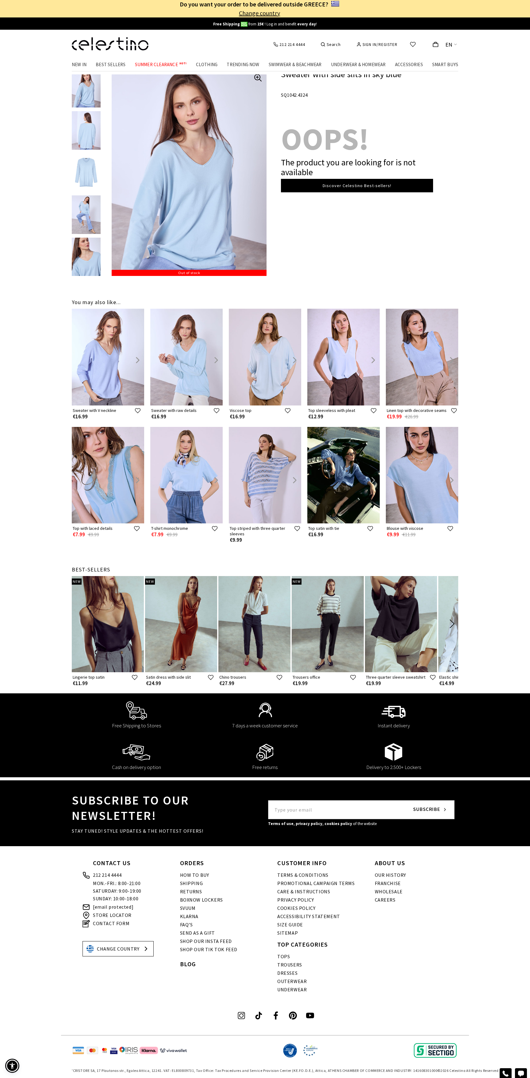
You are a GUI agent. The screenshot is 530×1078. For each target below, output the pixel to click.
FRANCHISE (388, 883)
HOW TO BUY (194, 875)
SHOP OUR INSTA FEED (206, 941)
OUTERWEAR (292, 981)
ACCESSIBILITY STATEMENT (308, 916)
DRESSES (287, 973)
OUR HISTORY (390, 875)
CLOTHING (207, 64)
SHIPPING (191, 883)
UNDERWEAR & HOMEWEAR (358, 64)
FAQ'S (186, 925)
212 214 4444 (107, 875)
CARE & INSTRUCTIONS (303, 891)
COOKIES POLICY (296, 908)
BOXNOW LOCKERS (201, 900)
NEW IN (79, 64)
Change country (259, 13)
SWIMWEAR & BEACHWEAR (295, 64)
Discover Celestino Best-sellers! (357, 185)
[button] (12, 1066)
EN (449, 44)
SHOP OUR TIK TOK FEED (209, 949)
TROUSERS (289, 965)
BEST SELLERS (110, 64)
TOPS (283, 956)
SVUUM (188, 908)
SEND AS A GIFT (197, 933)
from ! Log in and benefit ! (265, 24)
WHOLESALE (389, 891)
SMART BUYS (445, 64)
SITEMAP (287, 933)
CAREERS (385, 900)
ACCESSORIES (409, 64)
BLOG (188, 964)
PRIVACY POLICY (295, 900)
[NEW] (108, 670)
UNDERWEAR (292, 989)
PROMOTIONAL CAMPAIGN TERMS (316, 883)
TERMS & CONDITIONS (302, 875)
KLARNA (189, 916)
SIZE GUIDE (290, 925)
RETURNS (191, 891)
